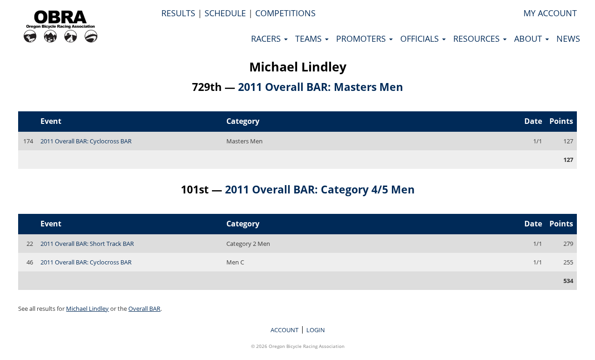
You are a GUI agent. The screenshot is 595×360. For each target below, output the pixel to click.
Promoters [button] (362, 38)
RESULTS (178, 13)
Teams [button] (309, 38)
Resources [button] (477, 38)
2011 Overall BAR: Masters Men (320, 86)
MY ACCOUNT (550, 13)
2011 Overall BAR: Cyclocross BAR (86, 141)
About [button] (529, 38)
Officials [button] (420, 38)
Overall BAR (144, 308)
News (568, 38)
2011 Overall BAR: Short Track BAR (87, 243)
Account (284, 330)
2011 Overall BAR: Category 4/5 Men (320, 189)
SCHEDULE (225, 13)
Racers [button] (267, 38)
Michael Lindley (297, 66)
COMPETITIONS (285, 13)
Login (315, 330)
